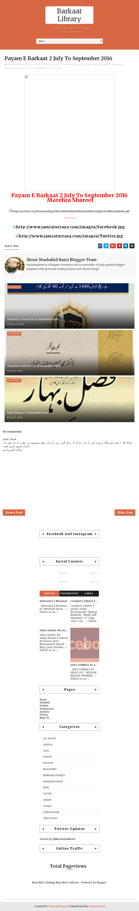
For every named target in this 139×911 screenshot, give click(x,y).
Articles (44, 711)
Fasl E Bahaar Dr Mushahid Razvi (27, 412)
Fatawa (44, 705)
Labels (89, 593)
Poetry (44, 714)
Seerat (29, 68)
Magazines (117, 64)
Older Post (125, 512)
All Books (69, 64)
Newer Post (14, 512)
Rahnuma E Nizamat (53, 601)
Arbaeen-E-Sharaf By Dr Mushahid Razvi (32, 319)
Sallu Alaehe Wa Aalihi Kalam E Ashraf (54, 630)
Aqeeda (80, 64)
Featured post (69, 593)
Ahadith (45, 702)
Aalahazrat (47, 708)
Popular (49, 593)
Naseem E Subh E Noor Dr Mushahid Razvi (33, 366)
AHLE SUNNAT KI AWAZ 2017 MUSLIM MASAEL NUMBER (84, 664)
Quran (47, 800)
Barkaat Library (69, 15)
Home (43, 699)
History (106, 64)
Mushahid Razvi (53, 781)
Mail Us (44, 717)
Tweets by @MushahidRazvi (57, 839)
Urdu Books (55, 68)
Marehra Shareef (14, 68)
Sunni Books (97, 906)
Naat (46, 787)
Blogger (101, 882)
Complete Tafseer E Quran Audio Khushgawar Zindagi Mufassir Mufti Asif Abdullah (84, 601)
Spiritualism (41, 68)
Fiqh (88, 64)
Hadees (96, 64)
